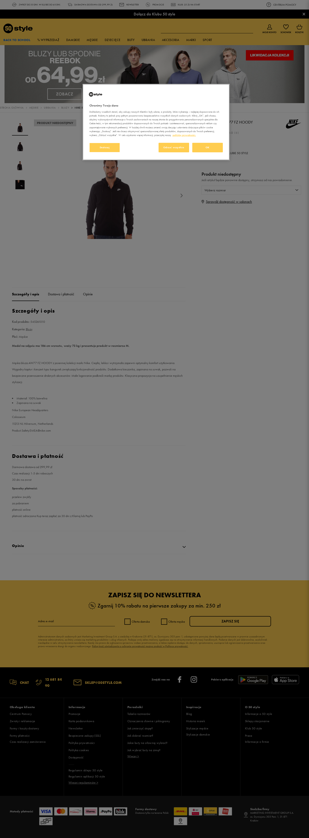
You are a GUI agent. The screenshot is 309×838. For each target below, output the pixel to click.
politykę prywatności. (184, 135)
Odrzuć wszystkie (173, 147)
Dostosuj (105, 147)
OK (207, 147)
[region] (156, 122)
